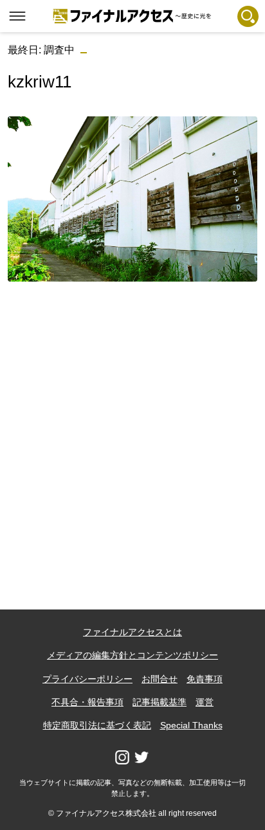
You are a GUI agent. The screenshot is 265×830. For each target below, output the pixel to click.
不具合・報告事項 (87, 702)
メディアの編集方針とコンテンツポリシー (132, 655)
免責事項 (205, 679)
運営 (205, 702)
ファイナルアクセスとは (132, 632)
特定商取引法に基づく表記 (97, 725)
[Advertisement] (132, 424)
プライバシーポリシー (87, 679)
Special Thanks (191, 725)
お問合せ (160, 679)
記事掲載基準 (159, 702)
